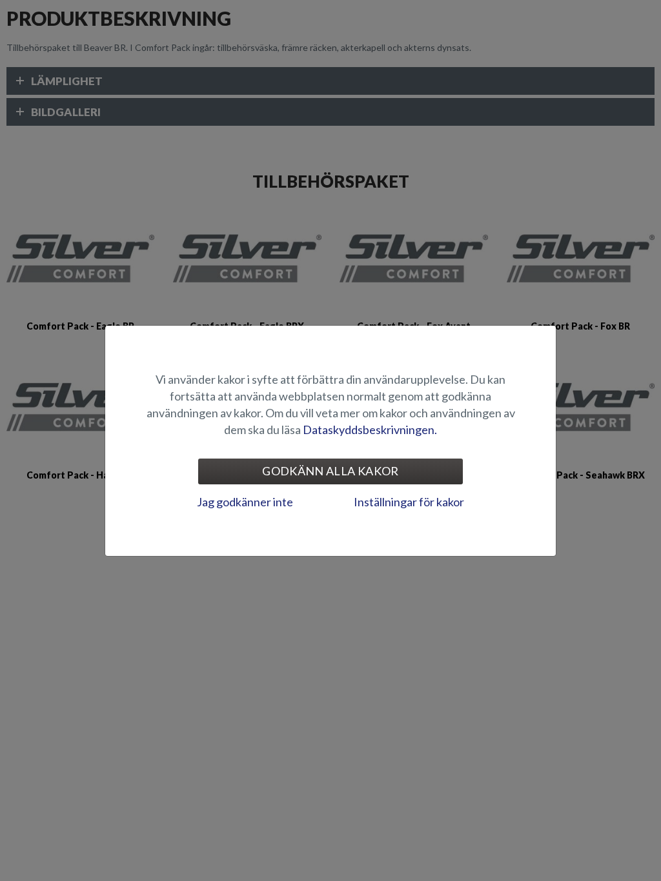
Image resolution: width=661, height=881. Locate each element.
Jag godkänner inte (245, 502)
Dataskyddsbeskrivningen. (370, 429)
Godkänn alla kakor (330, 471)
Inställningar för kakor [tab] (409, 502)
